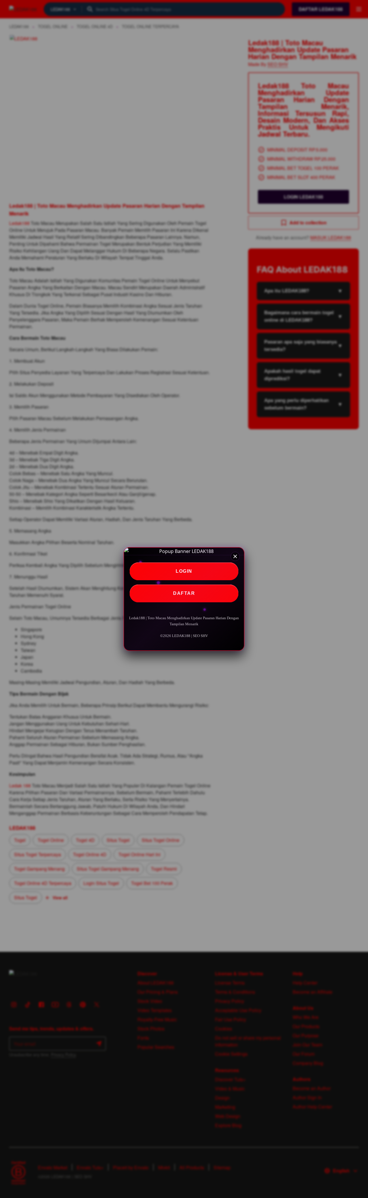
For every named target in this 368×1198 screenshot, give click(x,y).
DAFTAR (184, 593)
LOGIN (184, 571)
